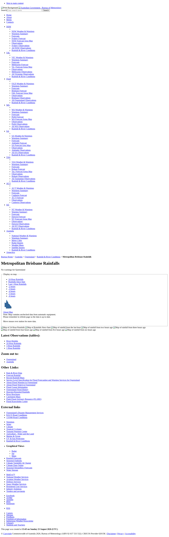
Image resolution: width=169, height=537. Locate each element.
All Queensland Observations (24, 100)
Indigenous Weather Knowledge (19, 521)
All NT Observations (20, 226)
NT (7, 205)
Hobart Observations (20, 176)
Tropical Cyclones (14, 429)
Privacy (120, 534)
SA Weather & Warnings (22, 136)
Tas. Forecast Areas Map (22, 171)
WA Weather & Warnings (22, 110)
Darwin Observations (20, 224)
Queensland (30, 257)
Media (9, 20)
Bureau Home (7, 257)
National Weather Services (17, 477)
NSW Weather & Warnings (23, 31)
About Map (8, 312)
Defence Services (13, 482)
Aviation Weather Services (17, 479)
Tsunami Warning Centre (16, 431)
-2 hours (11, 286)
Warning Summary (19, 212)
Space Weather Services (16, 484)
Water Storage (12, 470)
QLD (8, 79)
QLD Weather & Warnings (23, 84)
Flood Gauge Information (17, 387)
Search (4, 10)
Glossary (10, 523)
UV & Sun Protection (15, 438)
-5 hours (11, 294)
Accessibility (130, 534)
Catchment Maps (13, 397)
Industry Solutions (14, 489)
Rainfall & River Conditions (23, 50)
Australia (10, 231)
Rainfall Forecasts (13, 458)
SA (7, 131)
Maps (14, 456)
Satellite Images (18, 247)
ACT (8, 183)
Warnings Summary (20, 34)
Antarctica (10, 252)
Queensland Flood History (17, 389)
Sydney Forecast (18, 38)
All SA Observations (20, 152)
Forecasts (15, 36)
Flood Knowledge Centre (17, 401)
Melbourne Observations (22, 72)
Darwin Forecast (18, 217)
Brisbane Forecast (19, 91)
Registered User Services (16, 486)
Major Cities (17, 240)
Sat (13, 453)
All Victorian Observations (23, 74)
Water (8, 424)
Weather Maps (18, 245)
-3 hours (11, 289)
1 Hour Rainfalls (13, 348)
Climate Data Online (15, 465)
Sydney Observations (20, 45)
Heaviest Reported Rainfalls (18, 392)
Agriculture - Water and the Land (20, 434)
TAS (8, 157)
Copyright (7, 534)
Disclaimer (111, 534)
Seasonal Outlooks (14, 461)
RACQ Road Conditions (16, 415)
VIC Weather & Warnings (22, 57)
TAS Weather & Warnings (23, 162)
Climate (9, 427)
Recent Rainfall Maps (15, 378)
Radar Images (17, 243)
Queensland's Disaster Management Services (25, 413)
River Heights (12, 341)
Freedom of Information (16, 519)
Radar (14, 451)
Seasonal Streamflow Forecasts (19, 468)
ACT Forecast (18, 198)
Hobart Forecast (18, 169)
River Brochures (13, 394)
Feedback (10, 517)
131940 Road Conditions (16, 417)
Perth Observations (19, 124)
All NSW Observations (21, 48)
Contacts (10, 22)
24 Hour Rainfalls (15, 279)
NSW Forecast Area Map (22, 41)
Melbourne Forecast (20, 64)
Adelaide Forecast (19, 143)
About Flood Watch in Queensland (20, 385)
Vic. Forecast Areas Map (22, 67)
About (9, 17)
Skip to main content (15, 3)
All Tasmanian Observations (23, 179)
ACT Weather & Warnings (23, 188)
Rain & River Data (14, 373)
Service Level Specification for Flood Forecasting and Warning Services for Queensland (43, 380)
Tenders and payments (15, 491)
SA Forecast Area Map (21, 145)
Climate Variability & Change (18, 463)
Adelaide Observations (21, 150)
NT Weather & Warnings (22, 209)
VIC (8, 53)
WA (8, 105)
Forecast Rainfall (13, 375)
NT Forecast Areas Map (22, 219)
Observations (17, 43)
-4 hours (11, 291)
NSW (8, 26)
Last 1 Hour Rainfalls (17, 284)
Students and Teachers (15, 525)
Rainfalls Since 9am (16, 282)
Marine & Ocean (13, 436)
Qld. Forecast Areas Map (22, 93)
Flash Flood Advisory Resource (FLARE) (23, 399)
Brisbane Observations (21, 98)
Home (8, 15)
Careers (9, 513)
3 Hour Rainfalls (13, 346)
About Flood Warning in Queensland (21, 382)
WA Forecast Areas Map (22, 119)
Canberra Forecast (19, 195)
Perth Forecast (18, 117)
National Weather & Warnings (24, 236)
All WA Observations (20, 126)
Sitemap (9, 515)
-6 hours (11, 296)
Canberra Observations (21, 202)
